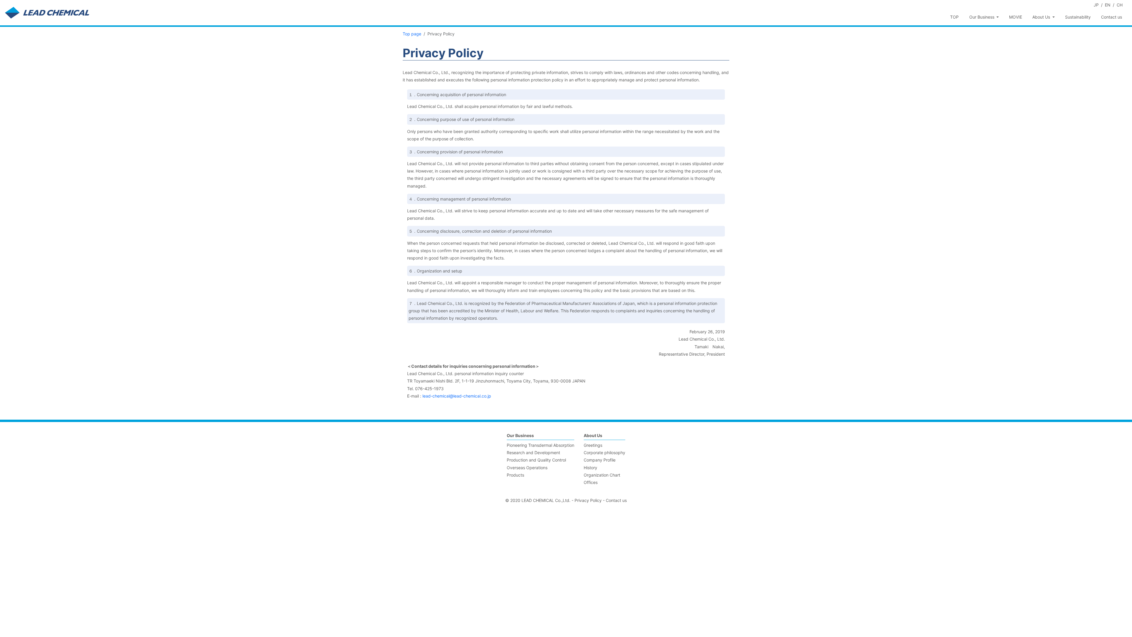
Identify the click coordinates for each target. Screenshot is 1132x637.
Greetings (593, 445)
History (590, 467)
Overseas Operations (527, 467)
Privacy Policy (588, 500)
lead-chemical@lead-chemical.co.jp (456, 395)
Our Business (520, 435)
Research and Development (533, 452)
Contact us (1111, 16)
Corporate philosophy (604, 452)
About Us (593, 435)
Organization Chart (602, 474)
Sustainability (1078, 16)
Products (515, 474)
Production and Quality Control (536, 459)
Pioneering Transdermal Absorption (540, 445)
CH (1120, 4)
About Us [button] (1041, 16)
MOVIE (1015, 16)
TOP (954, 16)
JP (1096, 4)
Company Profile (600, 459)
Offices (591, 482)
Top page (412, 33)
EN (1107, 4)
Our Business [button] (982, 16)
